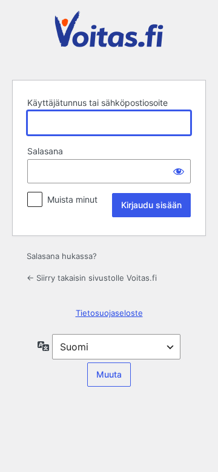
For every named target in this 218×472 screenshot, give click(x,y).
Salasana (45, 151)
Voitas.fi (109, 38)
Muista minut (72, 199)
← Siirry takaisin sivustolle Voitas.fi (92, 278)
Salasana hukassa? (62, 256)
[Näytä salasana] (179, 171)
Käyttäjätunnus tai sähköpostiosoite (97, 102)
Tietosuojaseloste (109, 313)
